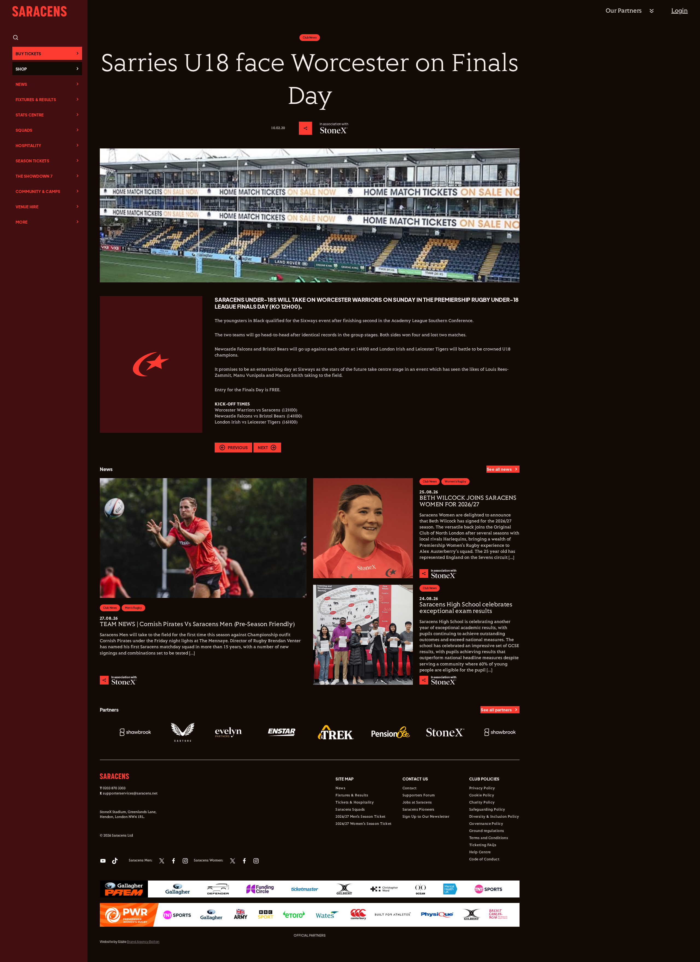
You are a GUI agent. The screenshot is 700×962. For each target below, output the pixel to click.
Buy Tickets (28, 53)
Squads (24, 130)
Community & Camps (38, 191)
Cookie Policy (481, 795)
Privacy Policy (482, 788)
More (21, 222)
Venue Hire (27, 206)
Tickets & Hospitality (355, 803)
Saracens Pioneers (418, 810)
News (21, 84)
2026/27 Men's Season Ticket (360, 817)
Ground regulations (486, 831)
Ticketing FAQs (483, 845)
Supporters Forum (418, 795)
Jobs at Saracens (417, 803)
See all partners (496, 709)
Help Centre (480, 852)
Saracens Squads (350, 810)
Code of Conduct (484, 859)
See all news (499, 469)
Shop (21, 68)
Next (263, 447)
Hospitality (28, 145)
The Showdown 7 (34, 176)
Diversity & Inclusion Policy (494, 817)
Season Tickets (32, 160)
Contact (409, 788)
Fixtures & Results (36, 99)
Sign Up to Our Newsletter (426, 817)
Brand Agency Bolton (143, 942)
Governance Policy (486, 824)
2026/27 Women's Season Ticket (363, 824)
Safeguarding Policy (487, 810)
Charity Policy (482, 803)
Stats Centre (29, 114)
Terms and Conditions (488, 838)
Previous (238, 447)
